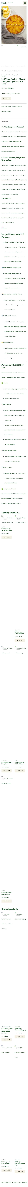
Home (3, 66)
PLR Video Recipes (11, 75)
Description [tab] (4, 121)
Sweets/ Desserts (11, 66)
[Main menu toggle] (25, 3)
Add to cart (6, 98)
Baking (3, 75)
